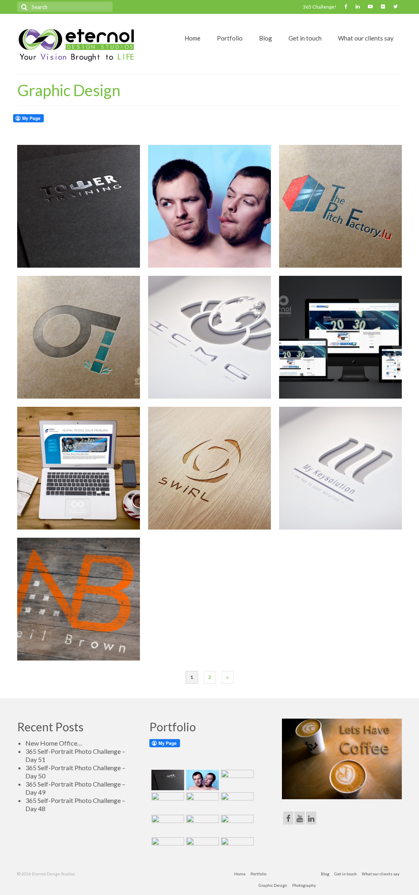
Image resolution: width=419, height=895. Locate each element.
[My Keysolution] (340, 468)
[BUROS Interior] (236, 780)
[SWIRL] (209, 468)
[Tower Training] (78, 206)
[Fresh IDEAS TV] (340, 337)
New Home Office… (53, 743)
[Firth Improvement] (78, 468)
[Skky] (236, 847)
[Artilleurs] (166, 802)
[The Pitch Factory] (340, 206)
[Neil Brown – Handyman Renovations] (78, 599)
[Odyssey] (78, 337)
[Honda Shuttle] (201, 802)
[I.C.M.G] (209, 337)
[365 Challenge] (209, 206)
